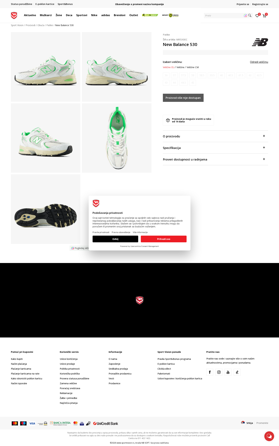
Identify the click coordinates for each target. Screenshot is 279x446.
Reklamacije (66, 393)
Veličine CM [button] (193, 67)
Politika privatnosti (70, 368)
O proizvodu (171, 136)
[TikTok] (237, 372)
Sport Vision (17, 25)
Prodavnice (114, 383)
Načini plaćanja (19, 363)
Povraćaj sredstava (70, 388)
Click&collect (164, 368)
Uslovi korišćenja (69, 358)
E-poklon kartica (166, 363)
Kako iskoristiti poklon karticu (26, 378)
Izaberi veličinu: (172, 61)
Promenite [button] (262, 422)
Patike (49, 25)
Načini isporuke (19, 383)
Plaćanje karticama (21, 368)
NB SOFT (146, 442)
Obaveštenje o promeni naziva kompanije (139, 4)
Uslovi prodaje (67, 363)
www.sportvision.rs (125, 442)
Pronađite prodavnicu (120, 373)
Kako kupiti (17, 358)
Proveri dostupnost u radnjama (185, 159)
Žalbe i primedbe (68, 398)
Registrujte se (260, 4)
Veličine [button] (180, 67)
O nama (113, 358)
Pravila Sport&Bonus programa (174, 358)
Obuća (40, 25)
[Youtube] (228, 372)
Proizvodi (30, 25)
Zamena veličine (68, 383)
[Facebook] (210, 372)
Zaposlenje (114, 363)
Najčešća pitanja (69, 402)
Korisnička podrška (70, 373)
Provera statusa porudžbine (74, 378)
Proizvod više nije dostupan (183, 98)
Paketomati (163, 373)
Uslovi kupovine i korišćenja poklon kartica (179, 378)
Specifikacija (172, 148)
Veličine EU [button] (168, 67)
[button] (38, 15)
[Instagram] (219, 372)
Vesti (111, 378)
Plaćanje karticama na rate (25, 373)
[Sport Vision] (14, 15)
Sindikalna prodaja (118, 368)
